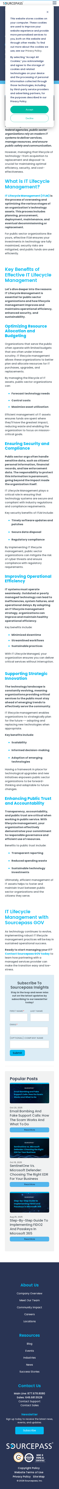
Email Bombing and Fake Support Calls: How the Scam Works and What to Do (29, 1117)
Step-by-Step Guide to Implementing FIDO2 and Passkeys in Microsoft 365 (29, 1227)
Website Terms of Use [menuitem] (28, 1472)
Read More (29, 1129)
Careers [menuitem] (29, 1314)
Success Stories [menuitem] (29, 1372)
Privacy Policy (33, 50)
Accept (29, 109)
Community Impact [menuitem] (29, 1307)
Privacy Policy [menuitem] (22, 1476)
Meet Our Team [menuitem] (29, 1300)
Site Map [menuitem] (39, 1476)
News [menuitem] (29, 1365)
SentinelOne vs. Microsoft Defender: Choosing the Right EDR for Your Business (29, 1172)
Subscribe (29, 1430)
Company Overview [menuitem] (29, 1293)
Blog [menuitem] (29, 1344)
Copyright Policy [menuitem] (29, 1468)
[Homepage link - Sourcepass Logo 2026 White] (29, 1449)
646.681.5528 (33, 1397)
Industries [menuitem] (29, 1358)
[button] (55, 2)
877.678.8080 (36, 1393)
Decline (29, 118)
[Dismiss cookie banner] (47, 12)
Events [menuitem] (29, 1351)
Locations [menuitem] (29, 1321)
